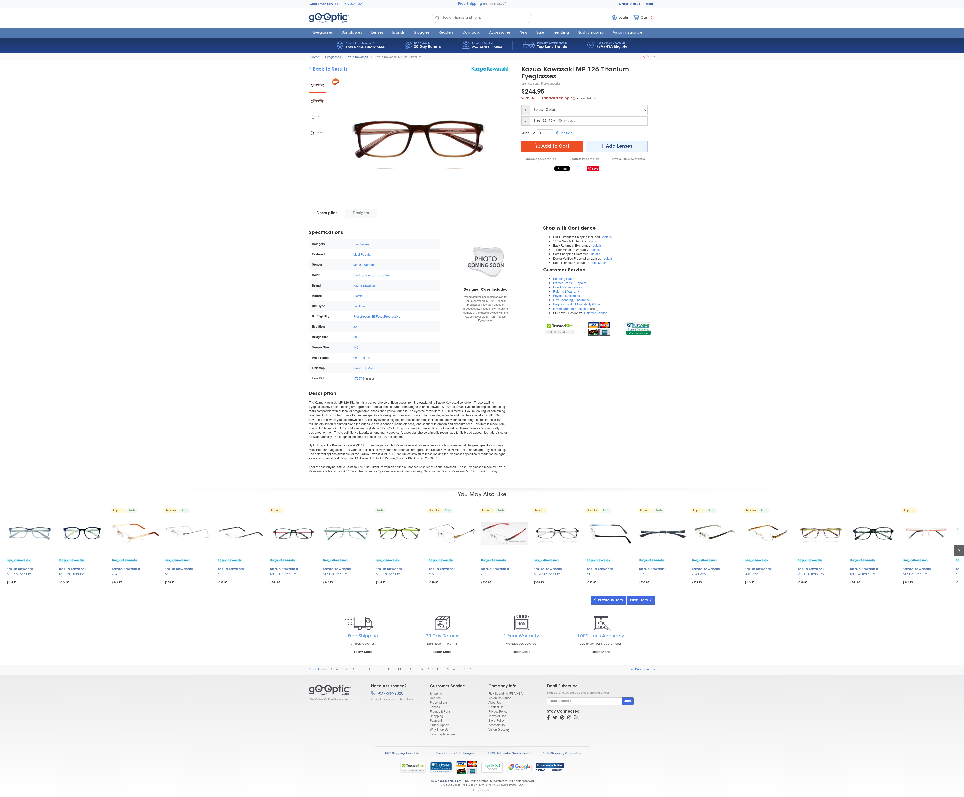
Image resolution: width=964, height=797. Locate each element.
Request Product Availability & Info (576, 304)
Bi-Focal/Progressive (386, 316)
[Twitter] (555, 718)
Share (650, 56)
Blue (386, 275)
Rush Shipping (591, 33)
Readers (446, 33)
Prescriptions (439, 702)
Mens (357, 264)
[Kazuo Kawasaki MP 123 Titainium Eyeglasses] (873, 533)
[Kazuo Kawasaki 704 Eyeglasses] (135, 533)
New (523, 33)
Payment (436, 720)
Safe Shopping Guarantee (562, 753)
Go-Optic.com (450, 781)
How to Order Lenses (567, 287)
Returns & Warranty (566, 291)
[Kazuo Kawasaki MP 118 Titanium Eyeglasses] (399, 533)
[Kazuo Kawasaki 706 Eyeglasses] (662, 533)
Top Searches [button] (483, 790)
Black (357, 275)
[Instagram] (569, 718)
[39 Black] (317, 133)
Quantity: (528, 133)
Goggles (421, 33)
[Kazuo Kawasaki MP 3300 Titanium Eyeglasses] (821, 533)
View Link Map (363, 368)
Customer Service (595, 313)
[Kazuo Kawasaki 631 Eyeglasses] (188, 533)
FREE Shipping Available (402, 753)
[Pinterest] (562, 718)
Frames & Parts (440, 711)
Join (627, 701)
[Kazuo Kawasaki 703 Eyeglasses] (610, 533)
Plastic (358, 296)
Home (315, 57)
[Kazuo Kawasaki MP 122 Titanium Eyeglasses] (926, 533)
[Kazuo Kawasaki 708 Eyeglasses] (504, 533)
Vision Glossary (499, 729)
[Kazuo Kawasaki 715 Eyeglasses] (451, 533)
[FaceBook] (548, 718)
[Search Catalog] (437, 18)
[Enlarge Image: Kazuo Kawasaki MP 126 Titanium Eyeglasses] (419, 139)
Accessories (500, 33)
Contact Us (495, 707)
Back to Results (330, 69)
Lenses (377, 33)
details (607, 237)
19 (355, 337)
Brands (398, 33)
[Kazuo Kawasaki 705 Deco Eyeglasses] (768, 533)
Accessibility (496, 725)
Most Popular (362, 254)
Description (327, 213)
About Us (494, 702)
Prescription (361, 316)
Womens (369, 264)
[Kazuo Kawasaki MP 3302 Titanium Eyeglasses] (557, 533)
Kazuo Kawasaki (357, 57)
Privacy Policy (497, 711)
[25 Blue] (317, 117)
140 (356, 347)
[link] (638, 328)
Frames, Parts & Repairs (569, 283)
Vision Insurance (499, 698)
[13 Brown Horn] (317, 101)
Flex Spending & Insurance (571, 300)
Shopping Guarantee (540, 159)
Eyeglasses (323, 33)
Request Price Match (584, 159)
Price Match (598, 262)
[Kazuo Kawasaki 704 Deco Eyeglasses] (715, 533)
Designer (361, 213)
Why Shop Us (439, 729)
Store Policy (496, 720)
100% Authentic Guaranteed (509, 753)
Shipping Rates (563, 278)
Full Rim (359, 306)
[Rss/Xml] (576, 718)
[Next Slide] (503, 139)
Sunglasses (352, 33)
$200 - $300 (361, 358)
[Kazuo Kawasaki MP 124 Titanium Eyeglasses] (82, 533)
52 (355, 326)
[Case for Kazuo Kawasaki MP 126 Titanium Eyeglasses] (485, 261)
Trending (561, 33)
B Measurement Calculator (571, 308)
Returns (435, 698)
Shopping (436, 716)
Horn (377, 275)
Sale (540, 33)
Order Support (439, 725)
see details (588, 98)
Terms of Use (497, 716)
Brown (367, 275)
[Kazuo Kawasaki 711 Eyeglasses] (241, 533)
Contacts (471, 33)
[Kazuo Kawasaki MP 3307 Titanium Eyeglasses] (293, 533)
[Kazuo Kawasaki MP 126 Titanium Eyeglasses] (317, 85)
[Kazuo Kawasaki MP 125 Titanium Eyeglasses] (30, 533)
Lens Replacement (443, 734)
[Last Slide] (338, 139)
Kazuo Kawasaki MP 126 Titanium (398, 57)
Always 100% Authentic (628, 159)
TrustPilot (492, 767)
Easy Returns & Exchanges (455, 753)
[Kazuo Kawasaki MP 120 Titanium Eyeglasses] (346, 533)
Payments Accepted (566, 295)
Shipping (436, 693)
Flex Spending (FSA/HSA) (506, 693)
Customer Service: (324, 4)
